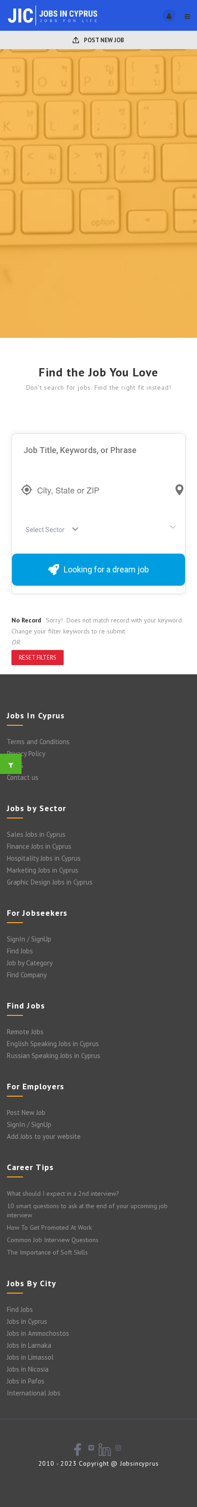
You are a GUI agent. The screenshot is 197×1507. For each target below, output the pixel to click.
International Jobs (33, 1393)
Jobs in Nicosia (28, 1369)
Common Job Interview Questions (52, 1240)
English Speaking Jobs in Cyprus (53, 1043)
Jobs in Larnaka (29, 1345)
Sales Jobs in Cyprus (36, 834)
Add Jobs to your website (44, 1136)
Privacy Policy (26, 753)
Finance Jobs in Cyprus (39, 846)
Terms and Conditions (38, 741)
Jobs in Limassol (30, 1357)
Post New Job (103, 40)
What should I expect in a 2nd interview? (63, 1193)
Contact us (22, 777)
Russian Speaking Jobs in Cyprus (53, 1055)
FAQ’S (15, 765)
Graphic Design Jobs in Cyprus (50, 882)
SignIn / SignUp (29, 939)
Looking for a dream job (106, 569)
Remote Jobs (25, 1031)
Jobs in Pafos (25, 1381)
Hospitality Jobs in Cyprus (44, 858)
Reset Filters (37, 657)
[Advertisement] (98, 234)
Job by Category (30, 962)
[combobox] (49, 530)
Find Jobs (20, 951)
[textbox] (47, 529)
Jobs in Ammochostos (38, 1333)
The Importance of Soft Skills (47, 1252)
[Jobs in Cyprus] (52, 15)
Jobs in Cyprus (27, 1321)
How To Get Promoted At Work (49, 1227)
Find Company (27, 974)
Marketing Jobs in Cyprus (42, 870)
